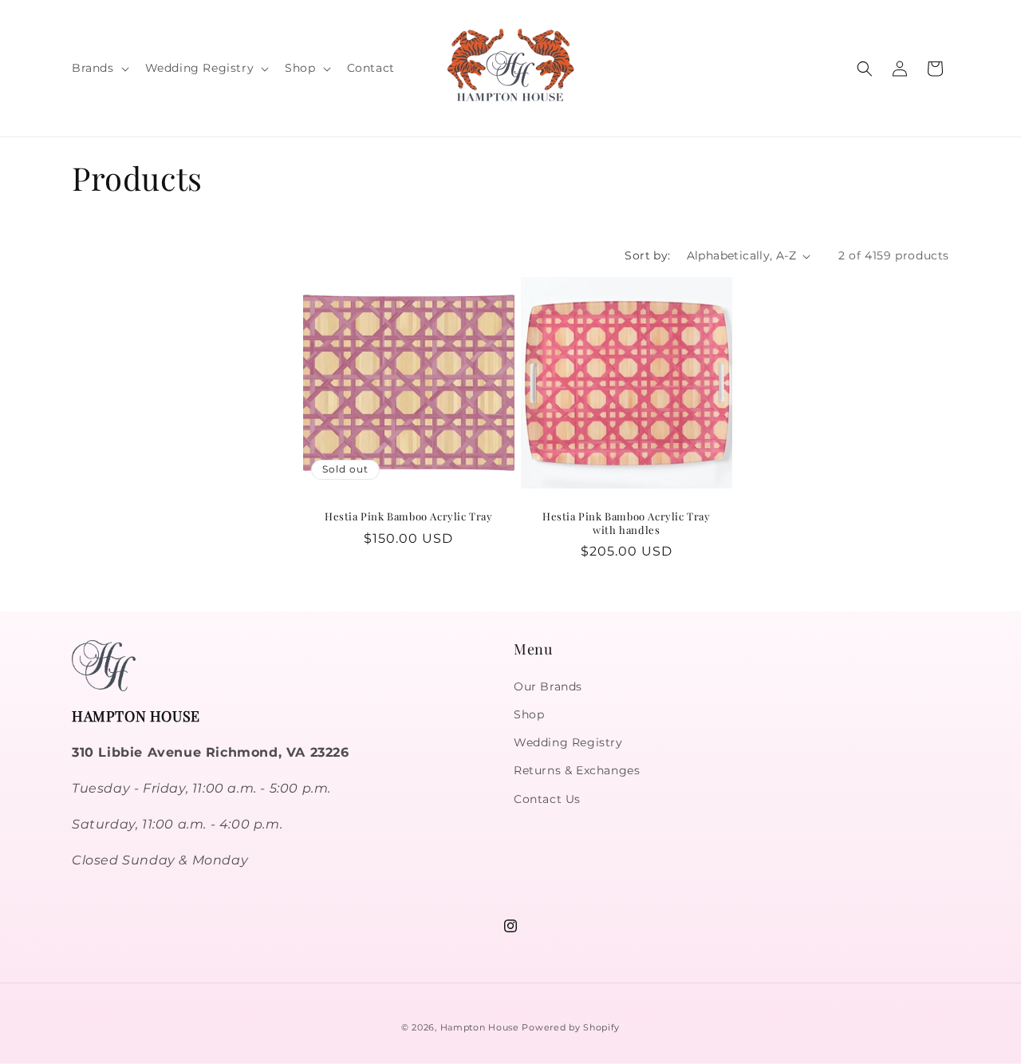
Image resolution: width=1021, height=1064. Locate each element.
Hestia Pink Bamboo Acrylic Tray (409, 516)
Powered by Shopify (571, 1027)
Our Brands (548, 686)
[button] (99, 68)
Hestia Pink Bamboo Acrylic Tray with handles (626, 523)
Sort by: (647, 255)
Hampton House (479, 1027)
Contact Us (547, 799)
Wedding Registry (568, 742)
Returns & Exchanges (577, 770)
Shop (529, 714)
